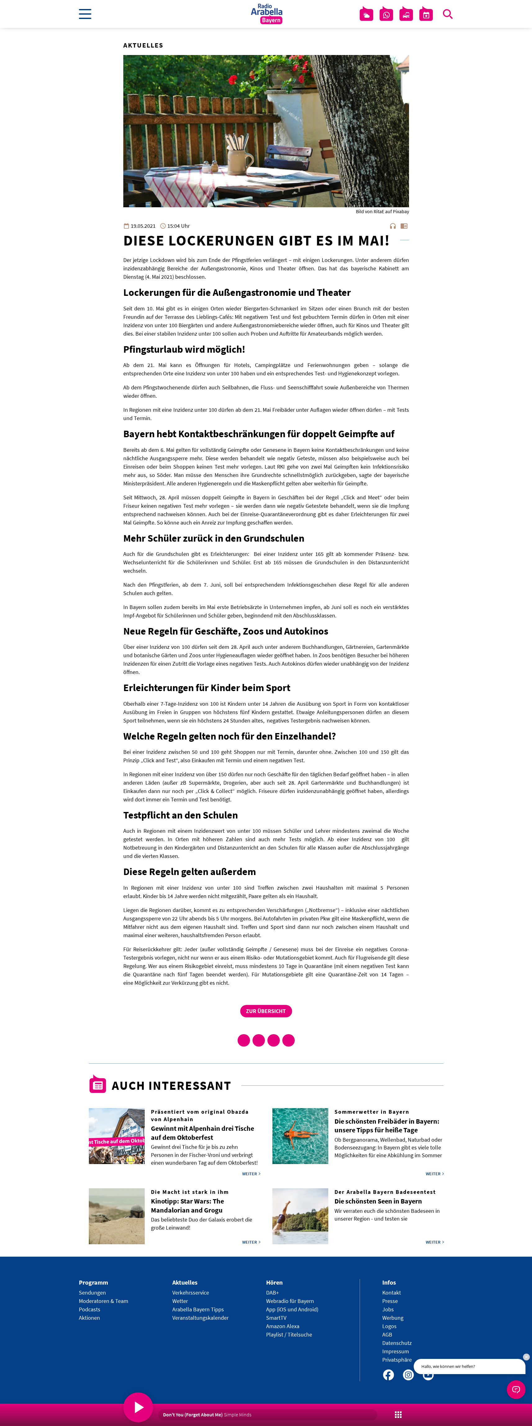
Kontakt (391, 1292)
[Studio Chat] (386, 15)
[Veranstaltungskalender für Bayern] (426, 15)
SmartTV (276, 1317)
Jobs (388, 1309)
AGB (387, 1334)
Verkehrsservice (190, 1292)
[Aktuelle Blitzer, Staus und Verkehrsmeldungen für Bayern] (406, 15)
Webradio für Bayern (290, 1300)
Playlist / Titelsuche (289, 1334)
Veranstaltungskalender (200, 1317)
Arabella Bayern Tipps (198, 1309)
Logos (389, 1326)
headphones (393, 226)
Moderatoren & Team (103, 1300)
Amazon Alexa (282, 1326)
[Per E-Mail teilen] (288, 1040)
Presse (390, 1300)
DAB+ (272, 1292)
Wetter (180, 1300)
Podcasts (89, 1309)
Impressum (395, 1351)
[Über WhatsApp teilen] (273, 1040)
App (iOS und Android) (292, 1309)
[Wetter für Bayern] (366, 15)
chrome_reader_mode (404, 226)
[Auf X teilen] (258, 1040)
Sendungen (92, 1292)
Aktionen (89, 1317)
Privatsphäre (397, 1359)
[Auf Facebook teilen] (244, 1040)
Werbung (392, 1317)
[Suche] (447, 14)
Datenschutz (397, 1342)
